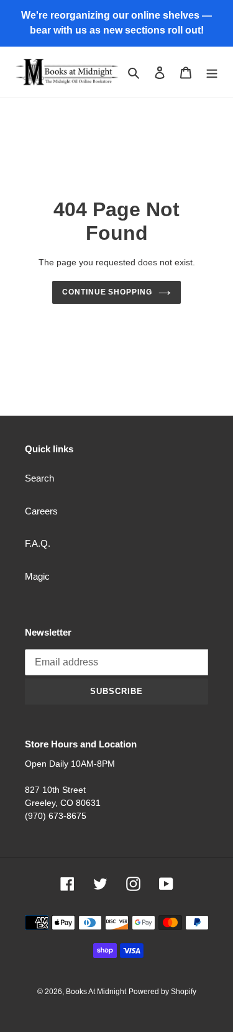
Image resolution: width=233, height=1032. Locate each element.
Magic (37, 576)
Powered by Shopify (162, 991)
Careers (41, 511)
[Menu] (212, 72)
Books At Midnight (96, 991)
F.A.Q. (37, 543)
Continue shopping (107, 292)
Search (39, 478)
